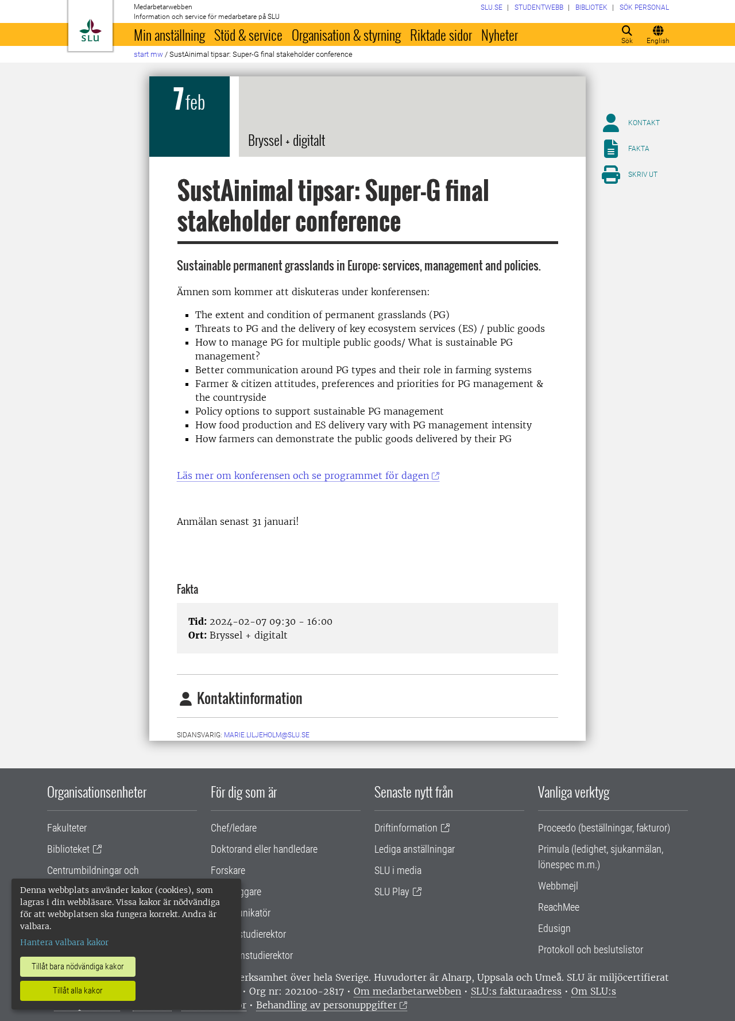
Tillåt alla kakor (78, 990)
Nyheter (499, 34)
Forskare (228, 870)
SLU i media (397, 870)
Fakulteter (67, 828)
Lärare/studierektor (248, 934)
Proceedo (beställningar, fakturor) (604, 828)
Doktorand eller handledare (264, 849)
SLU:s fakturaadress (516, 991)
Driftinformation (406, 828)
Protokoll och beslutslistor (590, 949)
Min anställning (169, 34)
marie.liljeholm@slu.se (267, 735)
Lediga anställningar (414, 849)
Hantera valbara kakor (64, 942)
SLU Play (391, 891)
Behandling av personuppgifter (326, 1005)
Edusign (554, 928)
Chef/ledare (234, 828)
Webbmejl (558, 886)
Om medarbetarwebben (407, 991)
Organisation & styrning (346, 34)
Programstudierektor (252, 955)
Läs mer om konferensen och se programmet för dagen (303, 475)
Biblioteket (68, 849)
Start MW (148, 54)
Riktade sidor (441, 34)
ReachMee (558, 907)
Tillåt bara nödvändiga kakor (78, 966)
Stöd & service (248, 34)
